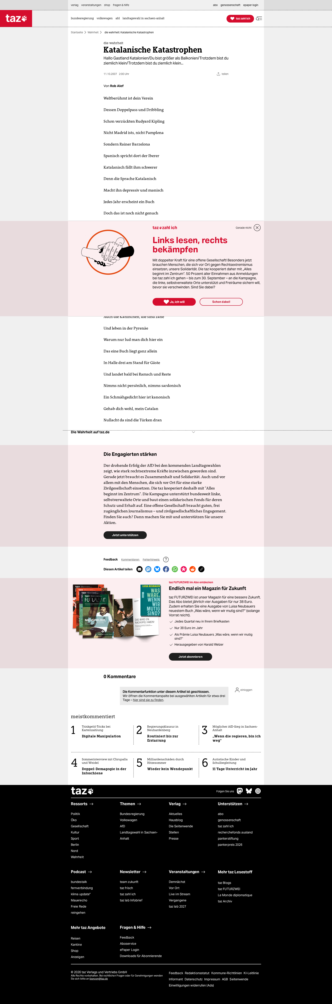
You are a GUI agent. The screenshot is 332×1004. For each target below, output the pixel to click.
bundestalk (79, 882)
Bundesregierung (132, 814)
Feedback (127, 937)
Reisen (76, 938)
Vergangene (177, 900)
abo (220, 814)
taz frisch (126, 888)
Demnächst (177, 882)
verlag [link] (74, 5)
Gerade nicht (243, 227)
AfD (122, 826)
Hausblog (176, 820)
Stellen (174, 832)
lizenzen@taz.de (99, 978)
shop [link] (107, 5)
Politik (75, 814)
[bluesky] (249, 793)
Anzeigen (77, 957)
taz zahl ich (226, 826)
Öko (74, 820)
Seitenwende (239, 979)
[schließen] (257, 228)
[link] (83, 18)
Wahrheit (93, 32)
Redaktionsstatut (197, 973)
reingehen (78, 913)
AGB (225, 979)
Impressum (212, 979)
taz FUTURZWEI (229, 889)
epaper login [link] (250, 5)
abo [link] (215, 5)
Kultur (75, 832)
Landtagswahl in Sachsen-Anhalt (139, 835)
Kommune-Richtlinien (227, 973)
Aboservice (128, 944)
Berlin (75, 845)
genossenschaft (229, 820)
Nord (74, 851)
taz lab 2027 (177, 906)
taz (82, 791)
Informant (176, 979)
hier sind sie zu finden (148, 700)
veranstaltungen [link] (91, 5)
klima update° (80, 894)
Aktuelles (175, 814)
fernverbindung (82, 888)
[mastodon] (240, 793)
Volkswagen (128, 820)
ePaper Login (129, 950)
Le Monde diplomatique (235, 895)
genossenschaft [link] (230, 5)
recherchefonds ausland (235, 832)
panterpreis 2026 (230, 845)
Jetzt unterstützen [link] (125, 535)
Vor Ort (174, 888)
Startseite (77, 32)
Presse (174, 839)
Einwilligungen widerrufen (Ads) (191, 985)
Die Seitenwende (181, 826)
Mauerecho (79, 900)
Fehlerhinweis (151, 559)
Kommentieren (130, 559)
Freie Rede (78, 906)
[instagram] (258, 793)
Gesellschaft (80, 826)
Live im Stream (179, 894)
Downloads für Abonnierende (141, 956)
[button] (259, 18)
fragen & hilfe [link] (121, 5)
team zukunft (129, 882)
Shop (74, 951)
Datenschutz (194, 979)
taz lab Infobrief (131, 900)
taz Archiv (225, 901)
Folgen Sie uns (225, 791)
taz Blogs (224, 883)
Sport (75, 839)
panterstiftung (228, 839)
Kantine (76, 945)
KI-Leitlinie (251, 973)
